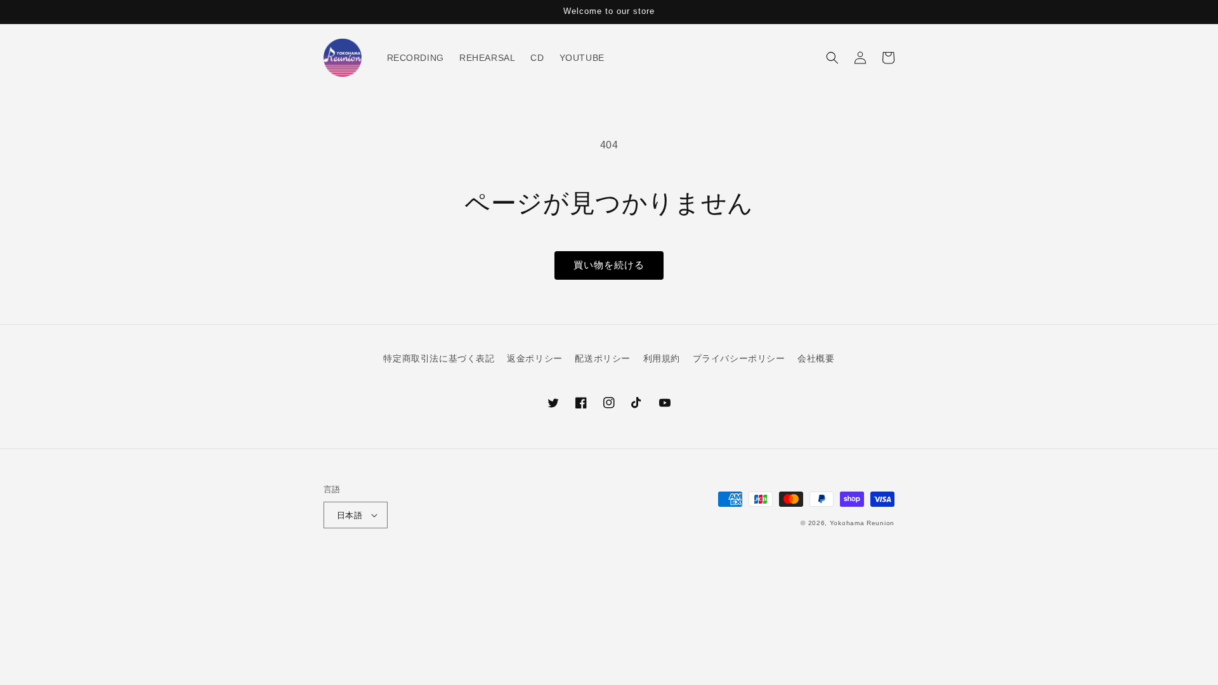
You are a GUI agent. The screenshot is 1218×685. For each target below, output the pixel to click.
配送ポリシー (603, 358)
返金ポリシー (535, 358)
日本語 (349, 515)
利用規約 (661, 358)
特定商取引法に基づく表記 (438, 358)
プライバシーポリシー (739, 358)
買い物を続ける (609, 264)
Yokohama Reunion (862, 522)
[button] (832, 58)
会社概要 (815, 358)
